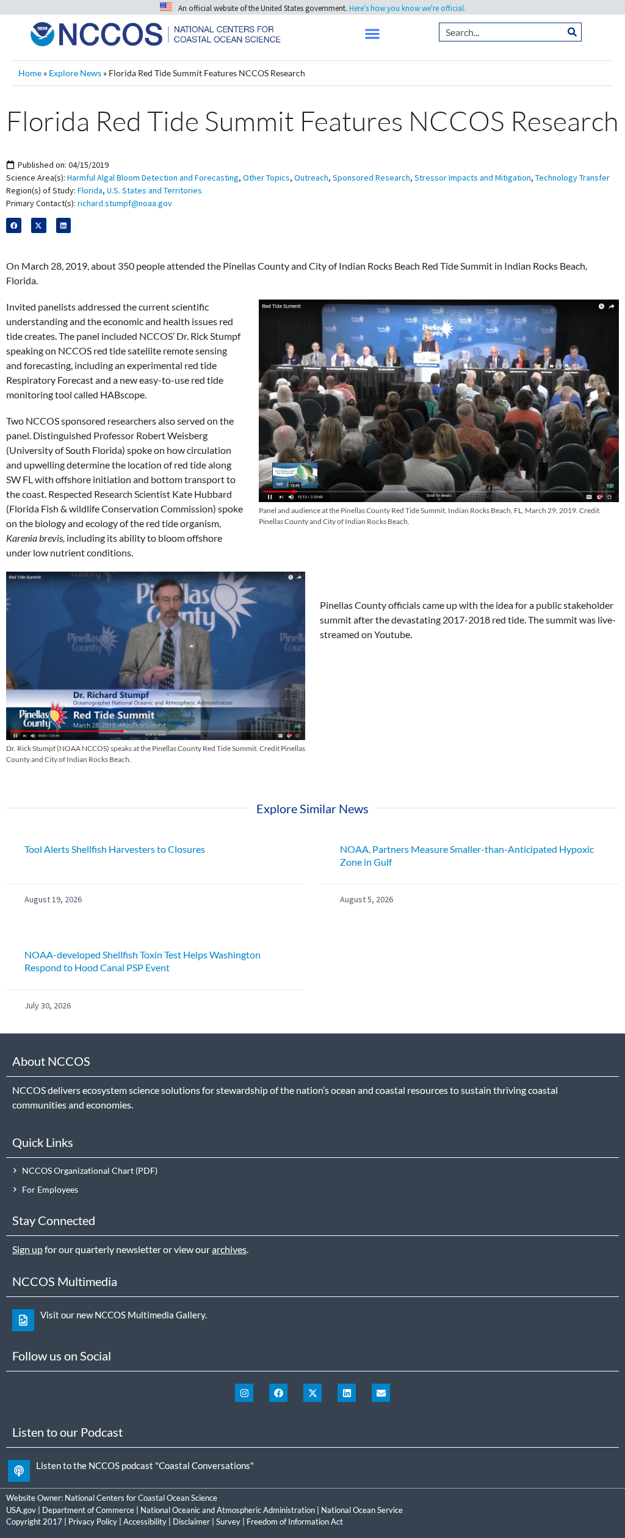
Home (30, 73)
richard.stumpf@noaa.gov (125, 203)
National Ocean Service (362, 1510)
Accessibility (145, 1521)
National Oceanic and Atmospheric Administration (227, 1510)
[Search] (572, 32)
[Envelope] (381, 1393)
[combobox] (501, 32)
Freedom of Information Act (295, 1521)
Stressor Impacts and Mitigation (472, 177)
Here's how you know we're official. (407, 8)
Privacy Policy (92, 1521)
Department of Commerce (88, 1510)
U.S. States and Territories (154, 190)
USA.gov (21, 1510)
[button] (373, 34)
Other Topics (266, 177)
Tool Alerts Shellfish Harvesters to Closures (114, 849)
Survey (228, 1521)
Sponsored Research (371, 177)
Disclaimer (191, 1521)
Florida (90, 190)
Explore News (75, 73)
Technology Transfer (572, 177)
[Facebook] (278, 1393)
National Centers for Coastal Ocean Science (141, 1498)
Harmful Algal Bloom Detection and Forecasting (153, 177)
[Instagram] (244, 1393)
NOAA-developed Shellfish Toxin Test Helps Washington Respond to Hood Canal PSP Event (142, 961)
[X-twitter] (312, 1393)
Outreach (311, 177)
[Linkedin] (347, 1393)
